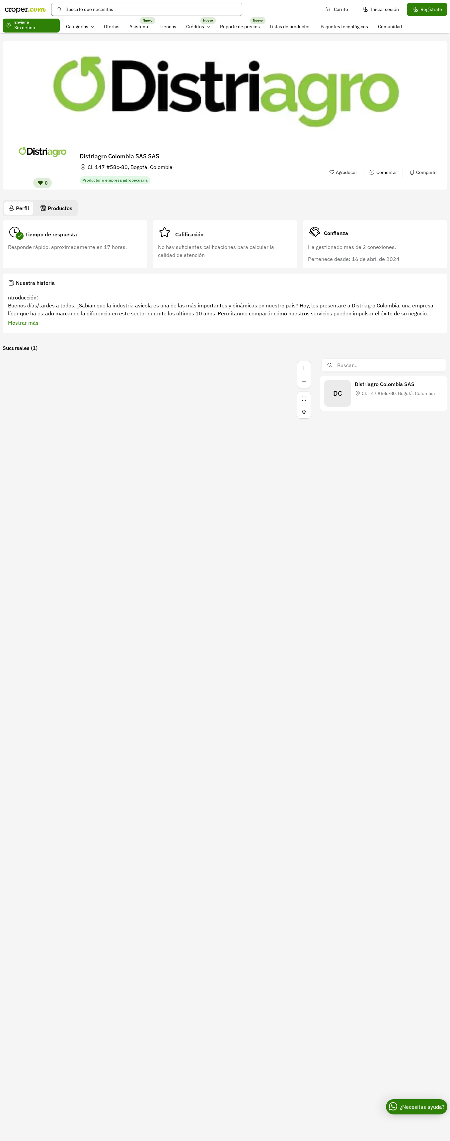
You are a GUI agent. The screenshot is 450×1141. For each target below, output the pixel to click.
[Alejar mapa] (304, 381)
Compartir (426, 172)
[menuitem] (80, 26)
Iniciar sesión (384, 9)
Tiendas (168, 27)
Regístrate (431, 9)
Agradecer (346, 172)
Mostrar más (23, 322)
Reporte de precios (240, 27)
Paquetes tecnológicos (344, 27)
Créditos (195, 27)
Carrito (341, 9)
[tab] (18, 208)
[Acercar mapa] (304, 367)
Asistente (139, 27)
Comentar (386, 172)
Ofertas (111, 27)
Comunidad (390, 27)
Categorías (77, 27)
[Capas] (304, 411)
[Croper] (25, 9)
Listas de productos (290, 27)
